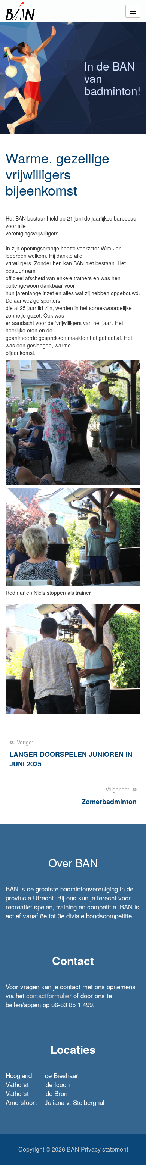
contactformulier (49, 995)
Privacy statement (104, 1149)
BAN (73, 1149)
